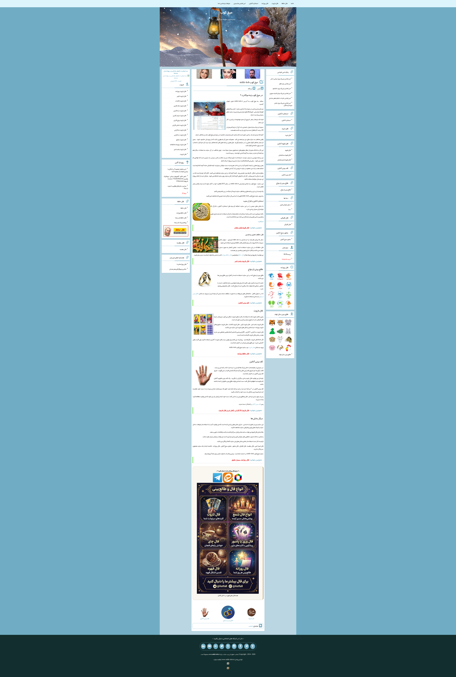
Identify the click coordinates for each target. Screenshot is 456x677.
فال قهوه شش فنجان (284, 159)
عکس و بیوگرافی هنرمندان (177, 269)
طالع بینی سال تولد (285, 354)
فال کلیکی (287, 224)
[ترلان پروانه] (228, 74)
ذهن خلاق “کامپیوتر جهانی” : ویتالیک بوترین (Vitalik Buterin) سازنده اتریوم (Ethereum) (176, 179)
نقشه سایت (217, 659)
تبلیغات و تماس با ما (224, 3)
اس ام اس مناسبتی (239, 3)
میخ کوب (226, 12)
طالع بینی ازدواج (286, 189)
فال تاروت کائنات (180, 101)
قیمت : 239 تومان (176, 76)
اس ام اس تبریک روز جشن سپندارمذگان (283, 104)
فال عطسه (183, 249)
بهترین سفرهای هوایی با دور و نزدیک (178, 187)
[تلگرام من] (246, 646)
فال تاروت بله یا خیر (180, 149)
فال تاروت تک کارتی (180, 105)
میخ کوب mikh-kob (249, 82)
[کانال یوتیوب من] (209, 646)
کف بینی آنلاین (256, 404)
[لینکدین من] (203, 646)
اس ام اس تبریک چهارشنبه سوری (280, 93)
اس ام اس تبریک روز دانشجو (282, 88)
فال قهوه (288, 150)
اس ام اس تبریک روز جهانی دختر (280, 78)
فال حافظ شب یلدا (180, 217)
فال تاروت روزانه (181, 91)
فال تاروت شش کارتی (179, 125)
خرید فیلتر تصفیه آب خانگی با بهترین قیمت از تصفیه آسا (178, 170)
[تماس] (228, 646)
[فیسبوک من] (240, 646)
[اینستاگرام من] (234, 646)
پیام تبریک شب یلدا (180, 222)
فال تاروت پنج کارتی (180, 120)
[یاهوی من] (252, 646)
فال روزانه (265, 3)
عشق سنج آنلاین (285, 239)
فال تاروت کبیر (181, 96)
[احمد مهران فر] (252, 74)
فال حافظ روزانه (227, 255)
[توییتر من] (221, 646)
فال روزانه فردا (181, 264)
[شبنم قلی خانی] (204, 74)
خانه (292, 3)
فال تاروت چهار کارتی (179, 115)
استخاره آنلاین (253, 3)
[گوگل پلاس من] (215, 646)
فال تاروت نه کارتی (180, 130)
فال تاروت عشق (181, 139)
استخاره (260, 221)
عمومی (251, 626)
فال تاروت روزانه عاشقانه (178, 144)
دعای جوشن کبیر (285, 204)
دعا (289, 209)
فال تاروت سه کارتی (179, 110)
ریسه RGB (287, 254)
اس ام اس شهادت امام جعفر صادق (280, 98)
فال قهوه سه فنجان (285, 155)
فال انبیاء (288, 135)
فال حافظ (284, 3)
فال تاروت (275, 3)
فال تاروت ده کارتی (180, 134)
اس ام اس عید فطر (285, 83)
